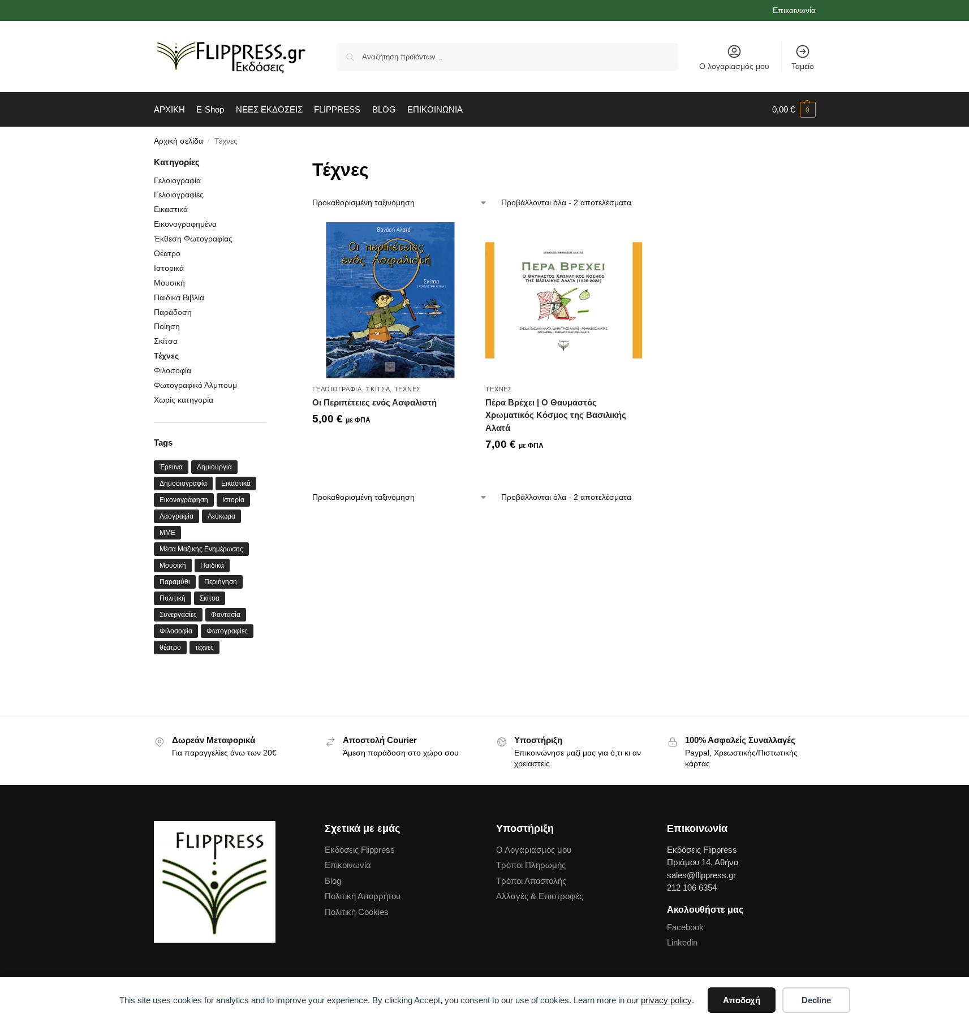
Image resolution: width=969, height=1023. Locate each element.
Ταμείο (802, 66)
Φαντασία (225, 615)
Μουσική (169, 282)
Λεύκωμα (221, 516)
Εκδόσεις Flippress (360, 849)
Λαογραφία (176, 516)
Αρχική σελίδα (178, 141)
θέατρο (170, 647)
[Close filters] (269, 163)
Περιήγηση (220, 582)
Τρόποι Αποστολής (531, 881)
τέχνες (204, 647)
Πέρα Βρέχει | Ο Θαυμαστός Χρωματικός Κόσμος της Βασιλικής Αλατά (555, 415)
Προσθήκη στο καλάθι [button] (390, 445)
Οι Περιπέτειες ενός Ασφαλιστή (374, 402)
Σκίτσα (378, 389)
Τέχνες (407, 389)
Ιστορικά (169, 268)
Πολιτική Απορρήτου (362, 896)
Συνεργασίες (178, 615)
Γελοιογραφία (336, 389)
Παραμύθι (175, 582)
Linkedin (682, 942)
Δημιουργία (214, 467)
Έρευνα (171, 467)
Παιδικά (212, 565)
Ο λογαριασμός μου (734, 66)
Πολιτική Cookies (357, 912)
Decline (816, 1000)
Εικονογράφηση (184, 500)
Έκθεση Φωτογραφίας (193, 238)
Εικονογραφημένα (185, 223)
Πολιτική (173, 598)
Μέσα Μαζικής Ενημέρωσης (201, 549)
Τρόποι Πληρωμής (531, 865)
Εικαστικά (171, 209)
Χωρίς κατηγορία (183, 399)
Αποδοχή (741, 1000)
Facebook (685, 927)
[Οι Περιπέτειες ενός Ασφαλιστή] (390, 300)
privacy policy (666, 1000)
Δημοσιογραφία (183, 483)
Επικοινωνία (794, 10)
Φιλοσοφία (172, 370)
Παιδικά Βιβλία (179, 297)
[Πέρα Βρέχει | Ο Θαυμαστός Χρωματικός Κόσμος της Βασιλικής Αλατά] (563, 300)
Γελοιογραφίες (179, 194)
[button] (794, 110)
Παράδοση (173, 312)
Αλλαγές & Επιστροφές (539, 896)
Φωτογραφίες (227, 631)
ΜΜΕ (167, 533)
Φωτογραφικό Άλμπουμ (195, 385)
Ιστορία (233, 500)
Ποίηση (167, 326)
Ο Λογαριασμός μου (533, 849)
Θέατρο (167, 253)
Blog (333, 881)
